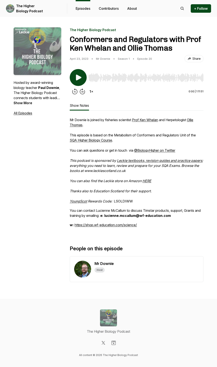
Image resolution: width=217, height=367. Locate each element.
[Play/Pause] (78, 77)
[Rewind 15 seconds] (75, 91)
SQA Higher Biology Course (91, 140)
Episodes (83, 8)
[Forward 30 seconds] (82, 91)
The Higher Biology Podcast (29, 8)
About (132, 8)
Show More (23, 103)
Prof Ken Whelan (145, 120)
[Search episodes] (182, 8)
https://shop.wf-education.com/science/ (106, 225)
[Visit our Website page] (113, 343)
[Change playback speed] (91, 91)
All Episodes (23, 113)
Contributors (109, 8)
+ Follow (201, 8)
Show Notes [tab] (79, 105)
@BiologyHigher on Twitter (154, 150)
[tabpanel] (136, 174)
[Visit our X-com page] (103, 343)
